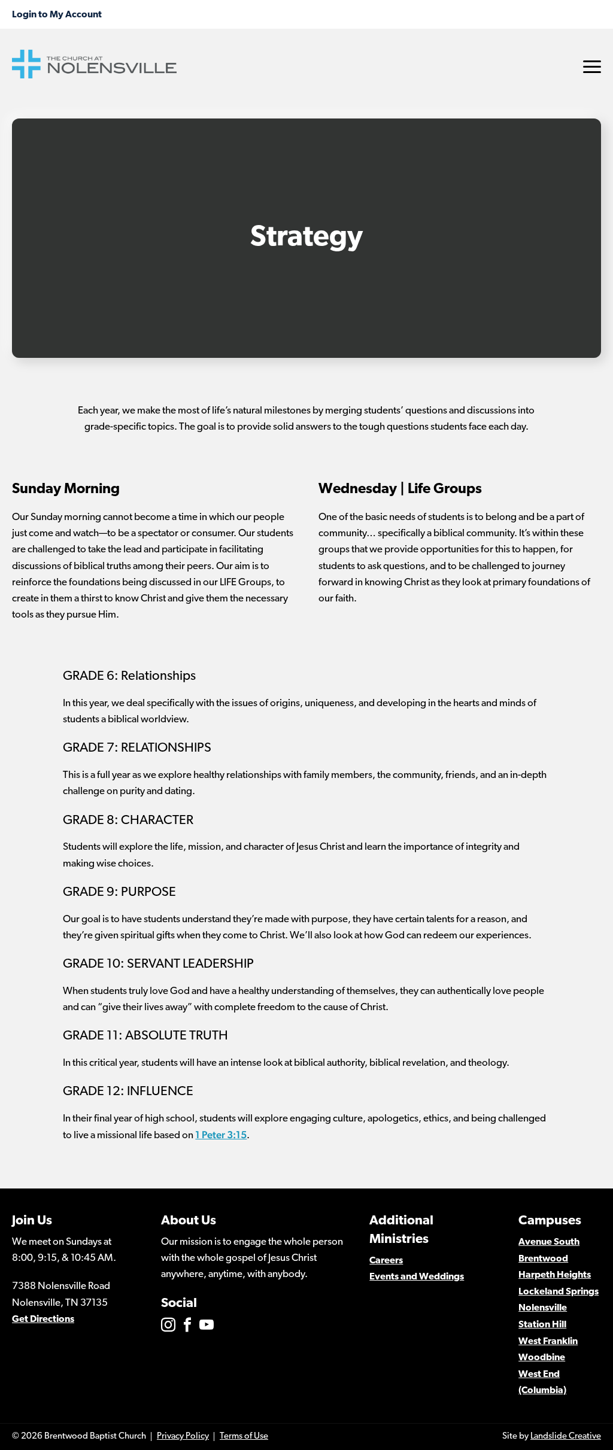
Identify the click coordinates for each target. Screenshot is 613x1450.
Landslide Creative (565, 1436)
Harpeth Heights (554, 1275)
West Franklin (548, 1341)
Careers (386, 1261)
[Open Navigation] (592, 66)
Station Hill (542, 1325)
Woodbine (541, 1358)
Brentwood (543, 1259)
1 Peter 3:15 (221, 1135)
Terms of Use (244, 1436)
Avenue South (548, 1242)
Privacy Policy (183, 1436)
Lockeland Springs (558, 1292)
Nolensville (542, 1308)
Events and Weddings (416, 1277)
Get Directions (43, 1319)
